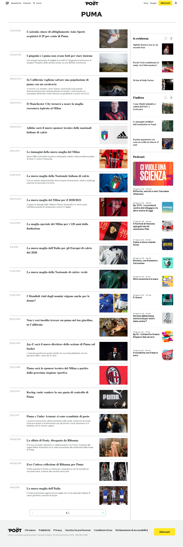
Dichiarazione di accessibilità (131, 530)
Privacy (57, 530)
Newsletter (16, 3)
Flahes (138, 97)
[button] (33, 513)
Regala (153, 3)
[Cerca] (34, 3)
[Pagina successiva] (103, 513)
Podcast (27, 3)
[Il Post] (91, 3)
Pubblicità (44, 530)
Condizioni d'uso (103, 530)
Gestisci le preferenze (78, 530)
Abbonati (165, 3)
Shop (146, 3)
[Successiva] (171, 38)
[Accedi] (175, 3)
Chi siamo (30, 530)
